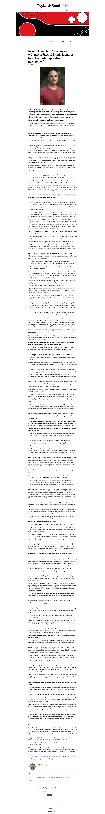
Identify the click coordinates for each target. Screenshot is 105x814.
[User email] (29, 773)
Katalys (53, 381)
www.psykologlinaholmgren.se (42, 767)
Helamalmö (38, 111)
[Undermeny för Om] (72, 41)
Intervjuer (30, 780)
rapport (68, 329)
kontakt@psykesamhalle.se (65, 806)
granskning (32, 376)
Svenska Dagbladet (42, 534)
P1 (63, 125)
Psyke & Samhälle (52, 5)
